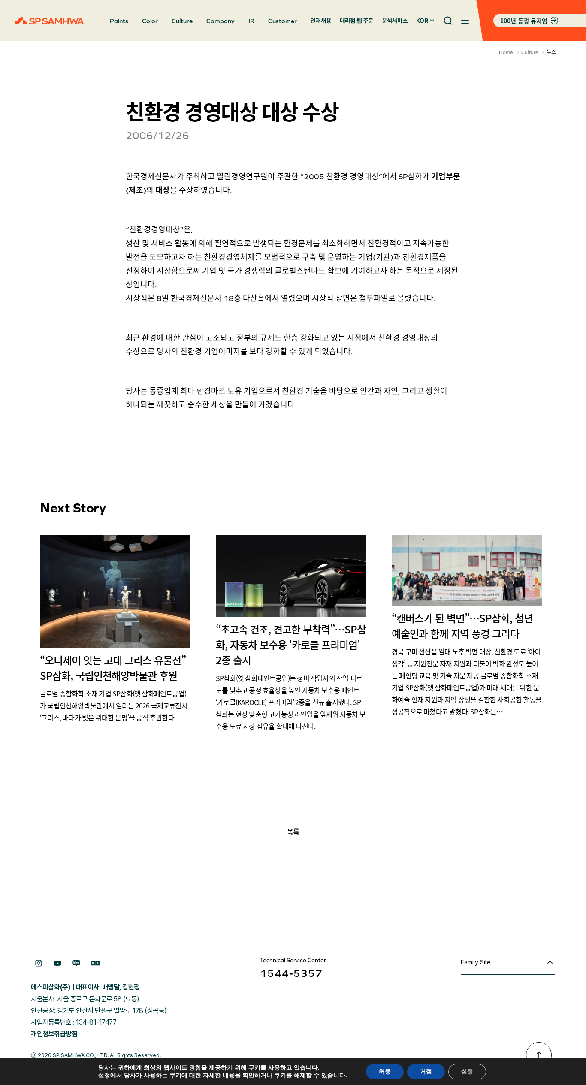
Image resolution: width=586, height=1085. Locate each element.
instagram (38, 963)
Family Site (476, 962)
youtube (57, 963)
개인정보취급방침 (54, 1034)
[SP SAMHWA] (49, 20)
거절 (426, 1071)
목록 (293, 831)
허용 (385, 1071)
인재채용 (321, 21)
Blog (76, 963)
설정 (104, 1075)
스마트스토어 (95, 963)
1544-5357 (291, 973)
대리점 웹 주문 (356, 21)
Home (506, 52)
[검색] (448, 20)
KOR (422, 21)
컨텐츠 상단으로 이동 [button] (539, 1055)
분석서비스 (395, 21)
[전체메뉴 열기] (465, 20)
